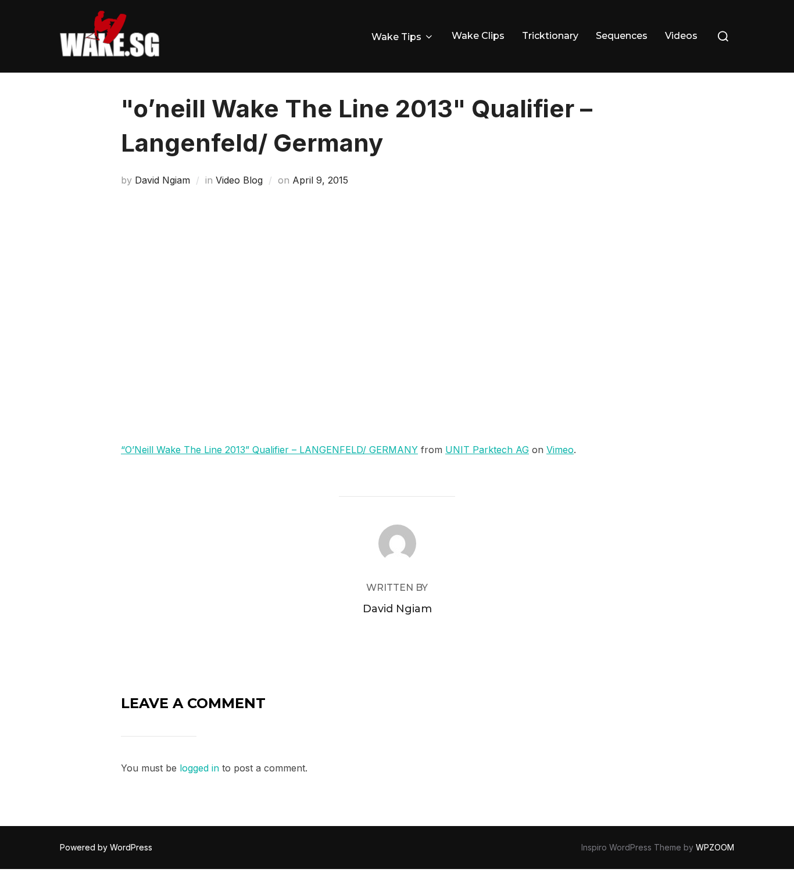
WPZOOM (715, 847)
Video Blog (239, 180)
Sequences (622, 35)
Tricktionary (550, 35)
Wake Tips (396, 36)
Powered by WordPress (106, 847)
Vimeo (560, 449)
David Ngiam (162, 180)
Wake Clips (478, 35)
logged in (199, 768)
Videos (681, 35)
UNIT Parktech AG (487, 449)
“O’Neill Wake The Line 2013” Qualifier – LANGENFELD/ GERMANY (269, 449)
